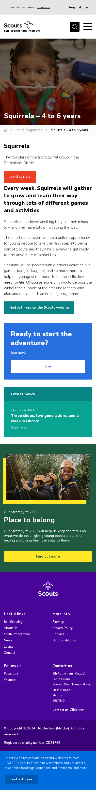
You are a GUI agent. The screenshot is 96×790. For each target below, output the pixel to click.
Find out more (48, 556)
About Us (10, 628)
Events (9, 646)
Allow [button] (83, 7)
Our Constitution (64, 640)
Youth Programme (29, 130)
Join (48, 366)
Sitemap (58, 622)
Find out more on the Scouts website (39, 307)
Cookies (58, 634)
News (8, 640)
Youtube (10, 680)
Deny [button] (71, 7)
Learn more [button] (43, 7)
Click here (77, 710)
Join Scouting (13, 622)
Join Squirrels (19, 177)
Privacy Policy (62, 628)
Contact (9, 653)
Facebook (11, 674)
